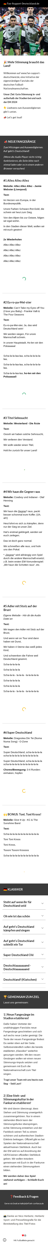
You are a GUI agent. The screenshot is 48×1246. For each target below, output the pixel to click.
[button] (42, 904)
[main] (24, 64)
